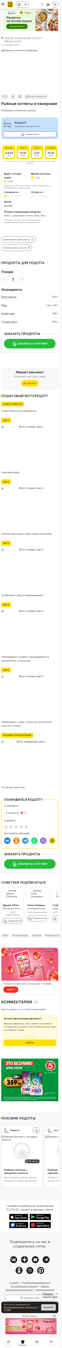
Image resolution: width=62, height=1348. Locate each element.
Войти (30, 1043)
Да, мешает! (29, 383)
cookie (7, 1310)
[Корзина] (48, 4)
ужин (5, 935)
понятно (48, 1307)
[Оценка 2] (11, 827)
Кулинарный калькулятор (16, 239)
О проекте (14, 1283)
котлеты (36, 935)
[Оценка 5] (26, 827)
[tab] (8, 1343)
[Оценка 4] (21, 827)
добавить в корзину (32, 343)
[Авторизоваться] (55, 4)
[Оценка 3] (16, 827)
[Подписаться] (36, 1130)
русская (8, 205)
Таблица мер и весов (14, 247)
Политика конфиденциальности (36, 1283)
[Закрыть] (56, 1293)
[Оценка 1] (6, 827)
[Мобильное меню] (2, 4)
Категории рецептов (45, 1290)
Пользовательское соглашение (24, 1286)
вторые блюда (20, 935)
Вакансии (45, 1286)
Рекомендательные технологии (19, 1290)
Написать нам (31, 1298)
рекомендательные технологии (20, 1307)
